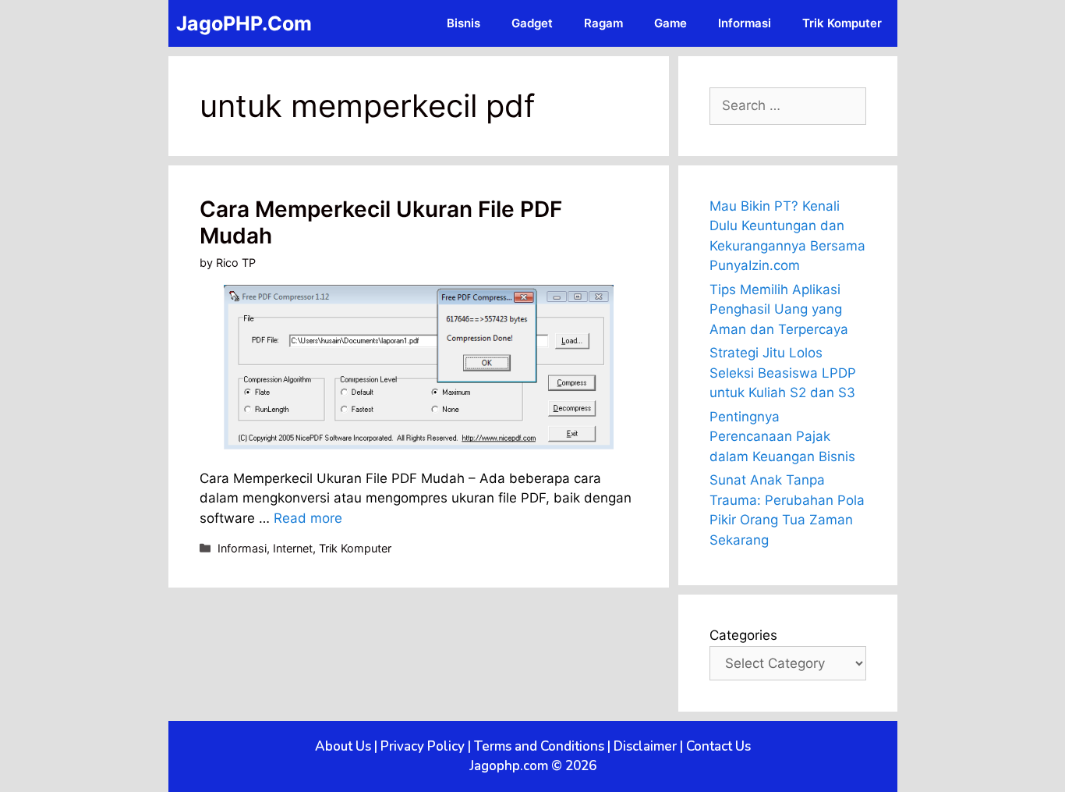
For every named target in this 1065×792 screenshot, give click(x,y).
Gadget (532, 23)
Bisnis (463, 23)
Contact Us (718, 746)
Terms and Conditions (539, 746)
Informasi (744, 23)
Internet (293, 548)
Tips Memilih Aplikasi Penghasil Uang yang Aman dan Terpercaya (778, 309)
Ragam (603, 23)
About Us (343, 746)
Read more (308, 518)
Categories (743, 635)
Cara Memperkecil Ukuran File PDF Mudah (381, 222)
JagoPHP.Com (244, 23)
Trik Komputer (842, 23)
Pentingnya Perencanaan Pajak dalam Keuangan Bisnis (782, 436)
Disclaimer (645, 746)
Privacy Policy (422, 746)
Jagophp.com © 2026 (532, 766)
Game (670, 23)
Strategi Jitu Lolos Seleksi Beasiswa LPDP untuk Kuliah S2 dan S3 (782, 372)
